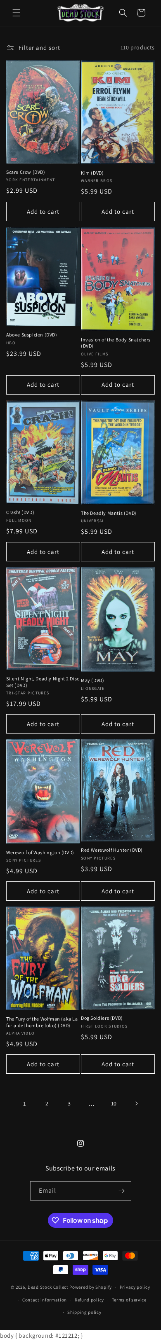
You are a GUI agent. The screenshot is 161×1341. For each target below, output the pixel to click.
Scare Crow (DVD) (25, 172)
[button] (16, 13)
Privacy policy (135, 1287)
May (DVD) (92, 680)
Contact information (44, 1300)
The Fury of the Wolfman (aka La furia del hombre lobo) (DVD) (42, 1022)
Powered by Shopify (90, 1287)
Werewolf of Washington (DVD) (40, 852)
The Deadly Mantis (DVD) (109, 513)
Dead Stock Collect (48, 1287)
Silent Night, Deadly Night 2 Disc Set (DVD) (42, 681)
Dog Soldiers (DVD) (102, 1018)
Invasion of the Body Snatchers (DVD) (116, 342)
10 (114, 1103)
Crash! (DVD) (20, 512)
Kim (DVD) (92, 173)
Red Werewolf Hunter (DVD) (112, 850)
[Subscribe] (122, 1191)
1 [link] (24, 1103)
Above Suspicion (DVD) (31, 335)
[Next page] (136, 1103)
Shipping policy (84, 1312)
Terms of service (129, 1300)
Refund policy (89, 1300)
